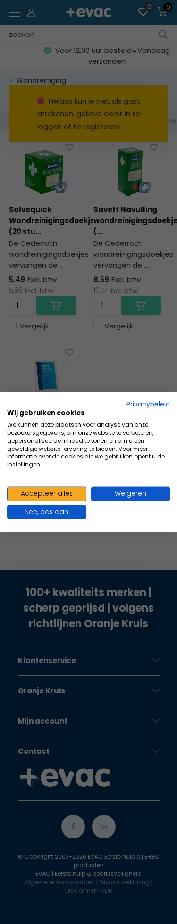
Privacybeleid (148, 403)
